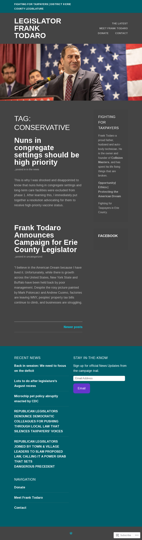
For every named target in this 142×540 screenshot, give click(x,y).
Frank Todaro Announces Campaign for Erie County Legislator (46, 239)
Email (82, 388)
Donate (103, 33)
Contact (121, 33)
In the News (32, 169)
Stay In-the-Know (90, 358)
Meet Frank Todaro (113, 28)
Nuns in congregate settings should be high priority (46, 151)
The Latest (120, 23)
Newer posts (73, 327)
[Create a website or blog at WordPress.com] (71, 533)
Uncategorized (34, 256)
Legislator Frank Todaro (37, 28)
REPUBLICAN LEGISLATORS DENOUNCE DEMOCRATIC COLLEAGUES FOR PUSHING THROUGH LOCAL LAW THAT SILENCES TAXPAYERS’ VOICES (38, 421)
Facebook (108, 236)
